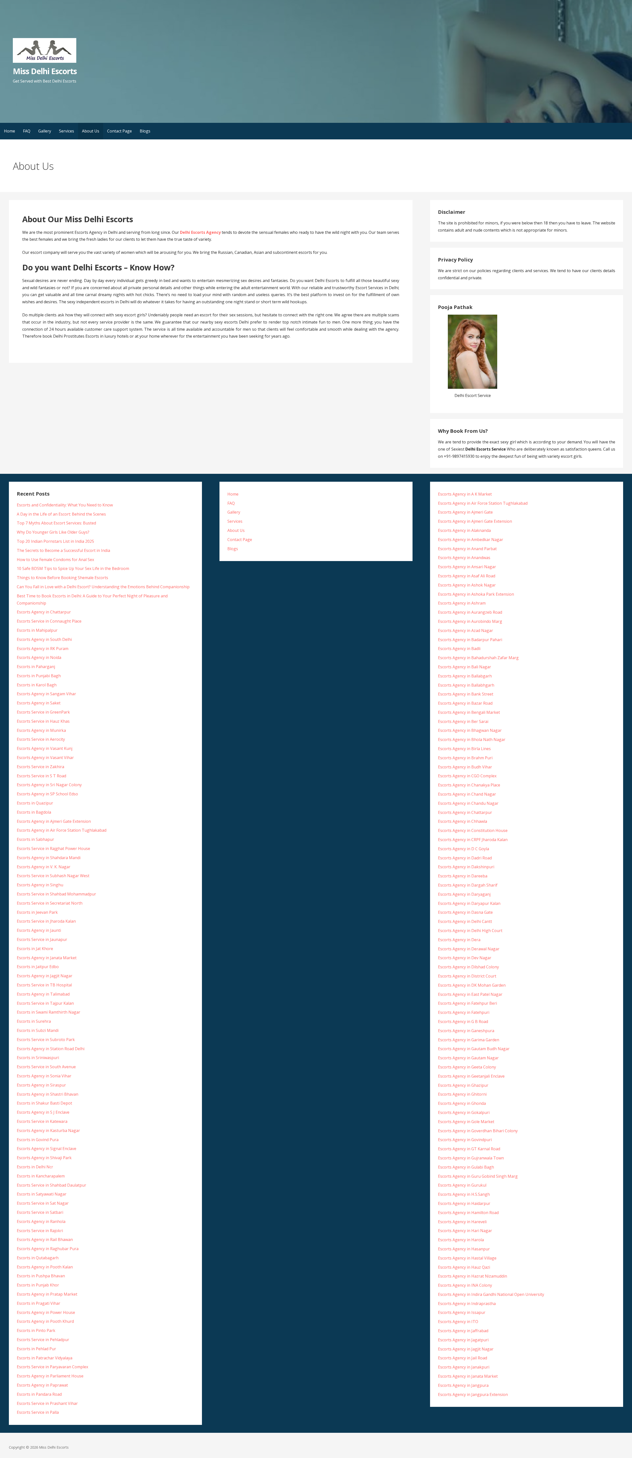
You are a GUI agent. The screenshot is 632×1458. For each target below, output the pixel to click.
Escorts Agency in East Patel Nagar (470, 994)
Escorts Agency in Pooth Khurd (45, 1321)
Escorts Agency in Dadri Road (465, 858)
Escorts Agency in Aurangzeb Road (470, 612)
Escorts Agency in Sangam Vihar (46, 693)
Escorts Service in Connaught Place (49, 621)
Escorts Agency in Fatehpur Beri (467, 1003)
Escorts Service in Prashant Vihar (47, 1403)
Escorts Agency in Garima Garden (468, 1040)
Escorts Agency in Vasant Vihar (45, 757)
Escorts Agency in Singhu (40, 885)
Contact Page (119, 131)
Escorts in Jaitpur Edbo (38, 966)
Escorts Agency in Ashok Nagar (467, 585)
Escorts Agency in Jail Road (462, 1358)
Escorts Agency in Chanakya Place (469, 785)
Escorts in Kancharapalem (41, 1176)
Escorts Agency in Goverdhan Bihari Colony (478, 1130)
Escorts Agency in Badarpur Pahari (470, 639)
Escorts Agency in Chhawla (462, 821)
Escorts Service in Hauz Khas (43, 721)
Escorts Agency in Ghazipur (463, 1085)
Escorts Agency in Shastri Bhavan (47, 1094)
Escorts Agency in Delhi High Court (470, 930)
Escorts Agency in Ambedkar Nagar (470, 539)
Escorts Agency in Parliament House (50, 1376)
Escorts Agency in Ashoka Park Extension (476, 594)
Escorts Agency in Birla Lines (464, 748)
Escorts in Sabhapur (35, 839)
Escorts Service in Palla (38, 1412)
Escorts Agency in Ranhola (41, 1221)
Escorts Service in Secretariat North (49, 903)
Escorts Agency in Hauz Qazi (464, 1267)
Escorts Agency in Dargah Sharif (467, 885)
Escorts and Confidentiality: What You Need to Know (65, 505)
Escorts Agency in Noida (39, 657)
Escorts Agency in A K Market (465, 494)
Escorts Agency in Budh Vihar (465, 767)
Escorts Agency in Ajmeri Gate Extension (54, 821)
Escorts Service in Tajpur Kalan (45, 1003)
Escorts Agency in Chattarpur (44, 612)
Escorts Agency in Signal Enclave (46, 1148)
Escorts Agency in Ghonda (462, 1103)
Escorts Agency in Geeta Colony (467, 1067)
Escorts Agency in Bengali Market (469, 712)
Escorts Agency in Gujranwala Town (471, 1158)
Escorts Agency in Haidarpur (464, 1203)
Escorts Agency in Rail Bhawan (45, 1239)
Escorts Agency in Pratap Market (47, 1294)
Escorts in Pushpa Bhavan (41, 1276)
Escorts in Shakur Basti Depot (44, 1103)
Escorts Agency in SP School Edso (47, 794)
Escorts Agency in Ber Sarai (463, 721)
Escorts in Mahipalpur (37, 630)
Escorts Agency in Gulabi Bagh (466, 1167)
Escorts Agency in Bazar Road (465, 703)
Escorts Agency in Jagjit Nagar (44, 976)
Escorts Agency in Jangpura (463, 1385)
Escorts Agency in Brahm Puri (465, 758)
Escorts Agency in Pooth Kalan (45, 1267)
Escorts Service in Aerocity (41, 739)
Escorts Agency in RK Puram (42, 648)
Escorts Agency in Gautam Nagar (468, 1058)
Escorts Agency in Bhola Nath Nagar (471, 739)
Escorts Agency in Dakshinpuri (466, 867)
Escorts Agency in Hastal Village (467, 1258)
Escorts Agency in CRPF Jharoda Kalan (473, 839)
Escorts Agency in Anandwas (464, 557)
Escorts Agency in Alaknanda (464, 530)
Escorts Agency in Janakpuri (463, 1367)
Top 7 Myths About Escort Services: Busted (56, 523)
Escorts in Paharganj (36, 666)
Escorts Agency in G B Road (463, 1021)
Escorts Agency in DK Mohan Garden (472, 985)
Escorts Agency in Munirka (41, 730)
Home (9, 131)
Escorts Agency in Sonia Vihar (44, 1076)
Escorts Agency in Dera (459, 939)
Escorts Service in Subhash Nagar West (53, 875)
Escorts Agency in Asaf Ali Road (466, 576)
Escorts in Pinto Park (36, 1330)
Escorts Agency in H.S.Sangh (464, 1194)
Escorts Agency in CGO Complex (467, 776)
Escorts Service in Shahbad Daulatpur (51, 1185)
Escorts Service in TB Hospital (44, 985)
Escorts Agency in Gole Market (466, 1121)
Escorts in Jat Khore (35, 948)
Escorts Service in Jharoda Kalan (46, 921)
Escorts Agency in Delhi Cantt (465, 921)
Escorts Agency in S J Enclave (43, 1112)
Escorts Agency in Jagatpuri (463, 1340)
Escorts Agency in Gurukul (462, 1185)
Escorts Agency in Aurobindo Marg (470, 621)
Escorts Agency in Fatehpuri (463, 1012)
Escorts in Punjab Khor (38, 1285)
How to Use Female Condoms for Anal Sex (55, 559)
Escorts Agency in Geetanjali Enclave (471, 1076)
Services (66, 131)
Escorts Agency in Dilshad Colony (468, 967)
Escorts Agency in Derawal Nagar (468, 949)
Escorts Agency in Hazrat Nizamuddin (472, 1276)
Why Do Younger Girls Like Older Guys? (53, 532)
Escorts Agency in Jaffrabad (463, 1330)
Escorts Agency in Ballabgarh (465, 676)
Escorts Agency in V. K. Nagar (43, 867)
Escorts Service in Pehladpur (43, 1339)
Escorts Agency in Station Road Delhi (50, 1048)
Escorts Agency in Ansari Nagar (467, 566)
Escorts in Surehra (34, 1021)
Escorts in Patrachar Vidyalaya (44, 1358)
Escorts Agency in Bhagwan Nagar (470, 730)
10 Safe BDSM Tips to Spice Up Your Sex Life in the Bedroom (73, 568)
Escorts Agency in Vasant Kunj (44, 748)
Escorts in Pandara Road (39, 1394)
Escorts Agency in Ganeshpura (466, 1030)
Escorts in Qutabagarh (38, 1258)
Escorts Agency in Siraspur (41, 1085)
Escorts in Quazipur (35, 803)
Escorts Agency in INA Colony (465, 1285)
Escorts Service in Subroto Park (46, 1039)
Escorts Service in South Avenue (46, 1066)
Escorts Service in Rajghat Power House (53, 848)
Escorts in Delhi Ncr (35, 1167)
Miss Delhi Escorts (45, 71)
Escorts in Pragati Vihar (38, 1303)
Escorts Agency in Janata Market (47, 957)
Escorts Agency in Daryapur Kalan (469, 903)
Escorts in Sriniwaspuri (38, 1057)
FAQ (26, 131)
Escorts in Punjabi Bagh (39, 675)
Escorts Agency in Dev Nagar (464, 957)
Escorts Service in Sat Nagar (43, 1203)
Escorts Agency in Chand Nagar (467, 794)
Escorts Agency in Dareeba (462, 876)
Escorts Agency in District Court (467, 976)
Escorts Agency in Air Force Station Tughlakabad (61, 830)
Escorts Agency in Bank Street (465, 694)
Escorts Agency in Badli (459, 648)
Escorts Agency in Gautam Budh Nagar (474, 1048)
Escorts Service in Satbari (40, 1212)
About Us (90, 131)
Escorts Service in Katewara (42, 1121)
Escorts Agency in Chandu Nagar (468, 803)
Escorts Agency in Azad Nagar (465, 630)
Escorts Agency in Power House (46, 1312)
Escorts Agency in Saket (38, 703)
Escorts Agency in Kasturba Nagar (48, 1130)
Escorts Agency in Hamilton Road (468, 1212)
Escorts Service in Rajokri (40, 1230)
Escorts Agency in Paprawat (42, 1385)
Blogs (145, 131)
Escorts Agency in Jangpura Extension (473, 1394)
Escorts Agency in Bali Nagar (464, 667)
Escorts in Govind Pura (38, 1139)
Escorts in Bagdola (34, 812)
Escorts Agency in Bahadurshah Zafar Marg (478, 657)
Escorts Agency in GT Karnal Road (469, 1149)
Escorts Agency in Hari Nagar (465, 1230)
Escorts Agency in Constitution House (473, 830)
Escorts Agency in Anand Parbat (467, 548)
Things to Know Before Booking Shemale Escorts (62, 577)
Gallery (44, 131)
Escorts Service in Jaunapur (42, 939)
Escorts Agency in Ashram (462, 603)
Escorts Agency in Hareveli (462, 1221)
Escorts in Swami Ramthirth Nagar (48, 1012)
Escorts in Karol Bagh (37, 685)
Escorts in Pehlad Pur (36, 1348)
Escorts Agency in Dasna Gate (465, 912)
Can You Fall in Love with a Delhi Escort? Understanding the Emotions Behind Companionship (103, 586)
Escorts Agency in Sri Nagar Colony (49, 784)
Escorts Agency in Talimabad (43, 994)
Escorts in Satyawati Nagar (41, 1194)
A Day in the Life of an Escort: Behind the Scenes (61, 514)
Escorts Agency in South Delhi (44, 639)
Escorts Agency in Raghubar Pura (48, 1248)
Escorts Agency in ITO (458, 1321)
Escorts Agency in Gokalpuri (464, 1112)
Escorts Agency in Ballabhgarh (466, 685)
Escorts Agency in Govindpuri (465, 1139)
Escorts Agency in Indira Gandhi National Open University (491, 1294)
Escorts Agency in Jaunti (39, 930)
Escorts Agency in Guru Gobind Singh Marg (478, 1176)
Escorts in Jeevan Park (37, 912)
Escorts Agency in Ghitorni (462, 1094)
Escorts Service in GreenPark (43, 712)
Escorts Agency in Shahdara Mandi (48, 857)
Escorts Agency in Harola (461, 1239)
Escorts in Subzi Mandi (38, 1030)
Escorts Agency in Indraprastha (467, 1303)
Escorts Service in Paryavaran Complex (52, 1367)
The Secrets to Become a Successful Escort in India (63, 550)
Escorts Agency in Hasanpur (464, 1249)
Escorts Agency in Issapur (461, 1312)
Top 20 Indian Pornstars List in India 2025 (55, 541)
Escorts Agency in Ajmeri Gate (465, 512)
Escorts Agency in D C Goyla (463, 848)
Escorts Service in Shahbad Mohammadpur (56, 894)
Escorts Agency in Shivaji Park (44, 1157)
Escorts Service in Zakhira (40, 766)
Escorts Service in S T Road (41, 776)
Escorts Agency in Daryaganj (464, 894)
